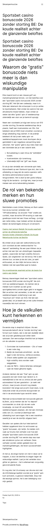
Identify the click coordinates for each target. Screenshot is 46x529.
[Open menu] (42, 4)
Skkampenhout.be (10, 4)
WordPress (24, 525)
